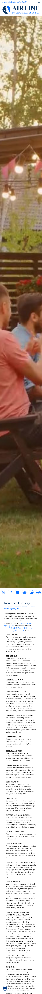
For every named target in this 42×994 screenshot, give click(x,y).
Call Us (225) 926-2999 (14, 2)
